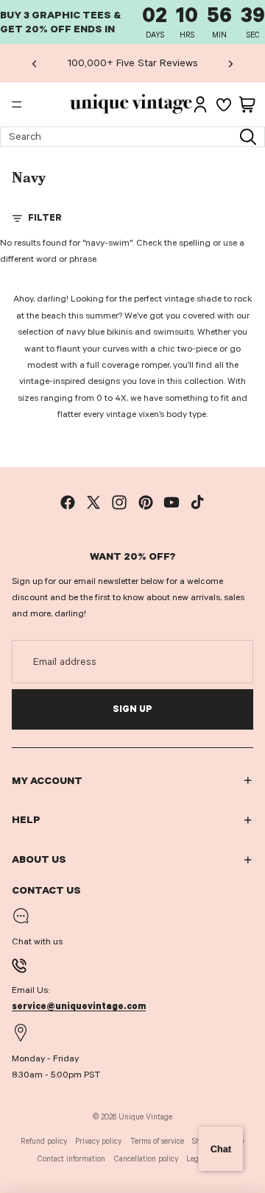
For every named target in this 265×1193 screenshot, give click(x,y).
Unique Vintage (145, 1117)
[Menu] (17, 105)
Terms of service (157, 1141)
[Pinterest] (146, 502)
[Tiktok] (197, 502)
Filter (45, 217)
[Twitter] (93, 502)
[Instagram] (119, 502)
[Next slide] (230, 63)
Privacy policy (98, 1141)
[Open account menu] (200, 104)
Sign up (132, 709)
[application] (220, 1148)
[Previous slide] (34, 63)
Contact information (71, 1158)
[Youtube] (171, 502)
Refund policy (44, 1141)
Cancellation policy (146, 1158)
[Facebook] (68, 502)
